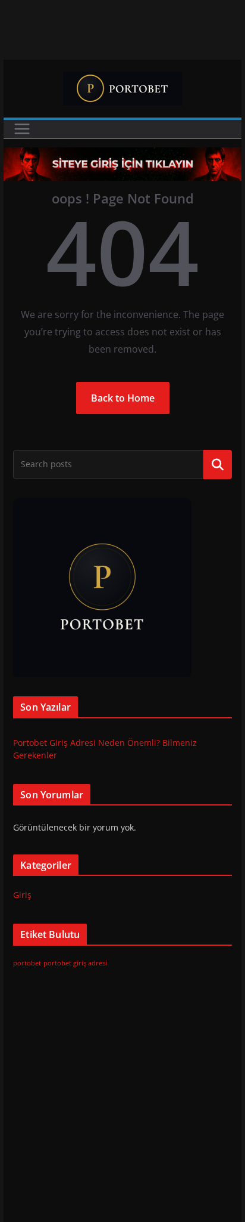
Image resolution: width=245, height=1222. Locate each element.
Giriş (22, 894)
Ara (217, 464)
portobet (27, 963)
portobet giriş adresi (75, 963)
